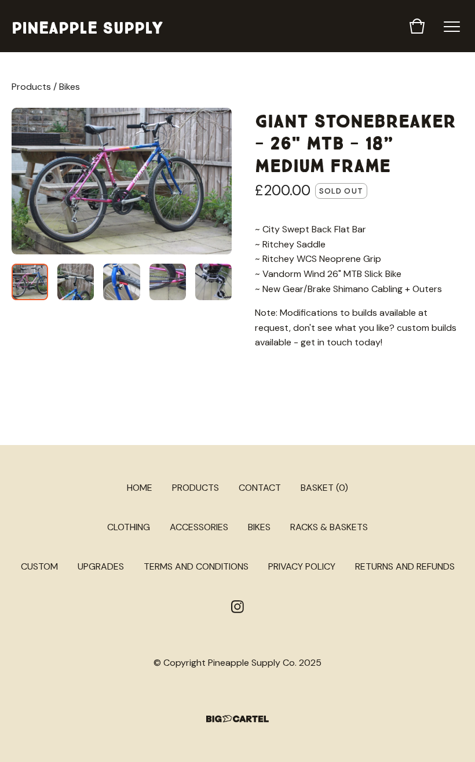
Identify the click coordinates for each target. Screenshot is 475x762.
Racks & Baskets (329, 527)
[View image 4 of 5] (167, 282)
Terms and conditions (196, 566)
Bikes (69, 87)
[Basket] (417, 26)
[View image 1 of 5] (30, 282)
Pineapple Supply (87, 25)
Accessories (199, 527)
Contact (260, 488)
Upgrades (101, 566)
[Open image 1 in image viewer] (122, 181)
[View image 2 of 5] (75, 282)
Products (31, 87)
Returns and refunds (405, 566)
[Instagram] (237, 606)
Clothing (128, 527)
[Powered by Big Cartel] (237, 718)
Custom (39, 566)
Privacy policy (301, 566)
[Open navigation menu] (451, 26)
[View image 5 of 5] (213, 282)
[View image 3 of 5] (121, 282)
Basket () (324, 488)
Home (139, 488)
